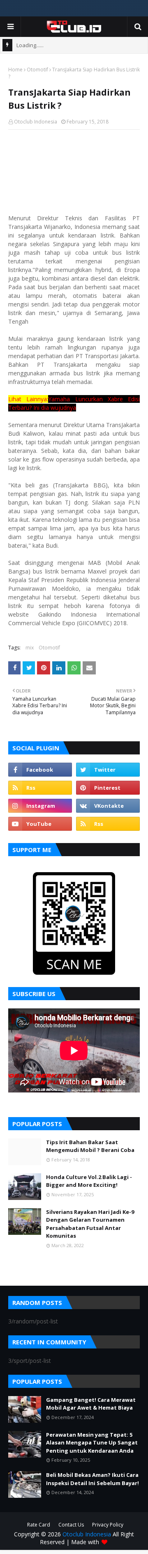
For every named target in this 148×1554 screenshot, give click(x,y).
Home (15, 69)
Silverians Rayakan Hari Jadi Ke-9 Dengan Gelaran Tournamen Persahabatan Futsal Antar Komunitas (90, 1224)
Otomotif (37, 69)
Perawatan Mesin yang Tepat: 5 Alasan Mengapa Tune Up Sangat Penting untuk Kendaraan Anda (92, 1442)
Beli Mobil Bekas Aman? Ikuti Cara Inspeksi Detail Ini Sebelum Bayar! (92, 1479)
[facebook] (40, 770)
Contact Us (71, 1524)
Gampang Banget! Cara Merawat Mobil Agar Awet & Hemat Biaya (91, 1404)
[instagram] (40, 806)
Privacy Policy (107, 1524)
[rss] (40, 788)
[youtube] (40, 824)
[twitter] (108, 770)
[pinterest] (108, 788)
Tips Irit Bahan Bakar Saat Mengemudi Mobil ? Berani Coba (90, 1146)
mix (29, 647)
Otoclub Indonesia (35, 121)
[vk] (108, 806)
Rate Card (38, 1524)
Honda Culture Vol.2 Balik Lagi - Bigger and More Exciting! (89, 1181)
